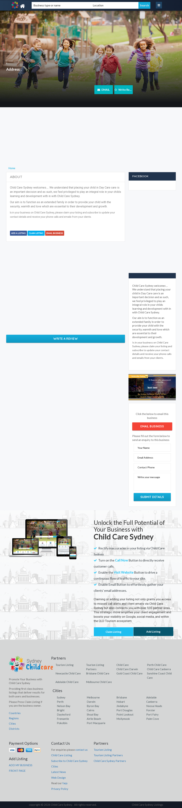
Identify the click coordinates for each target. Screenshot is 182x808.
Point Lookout (124, 714)
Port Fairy (152, 714)
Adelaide (151, 697)
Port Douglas (124, 710)
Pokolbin (62, 723)
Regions (14, 718)
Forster (150, 710)
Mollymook (123, 718)
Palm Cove (152, 718)
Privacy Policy (59, 788)
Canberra (151, 701)
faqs (65, 783)
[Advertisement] (91, 141)
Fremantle (63, 718)
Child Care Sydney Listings (147, 804)
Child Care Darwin (127, 669)
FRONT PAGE (17, 770)
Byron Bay (93, 706)
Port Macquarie (96, 723)
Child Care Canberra (159, 669)
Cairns (90, 710)
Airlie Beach (94, 718)
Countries (15, 713)
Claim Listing (36, 233)
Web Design (58, 777)
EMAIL (105, 89)
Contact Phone (146, 467)
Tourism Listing (64, 664)
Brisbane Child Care (97, 673)
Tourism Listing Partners (108, 755)
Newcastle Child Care (68, 673)
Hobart (120, 701)
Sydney (61, 697)
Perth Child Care (157, 664)
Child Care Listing (61, 755)
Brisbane (121, 697)
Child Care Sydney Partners (110, 760)
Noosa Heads (154, 706)
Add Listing (153, 631)
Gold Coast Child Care (129, 673)
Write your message (149, 477)
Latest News (58, 771)
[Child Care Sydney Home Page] (31, 665)
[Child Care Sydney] (32, 6)
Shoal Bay (92, 714)
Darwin (91, 701)
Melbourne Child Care (99, 682)
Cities (12, 723)
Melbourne (93, 697)
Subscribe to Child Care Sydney (69, 760)
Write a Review (65, 338)
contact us (81, 749)
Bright (61, 710)
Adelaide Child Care (67, 682)
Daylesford (63, 714)
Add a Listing (18, 233)
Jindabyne (122, 706)
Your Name (144, 447)
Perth (60, 701)
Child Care (122, 664)
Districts (14, 728)
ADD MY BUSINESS (20, 765)
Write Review (125, 89)
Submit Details (152, 497)
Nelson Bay (63, 706)
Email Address (145, 457)
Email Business (54, 233)
